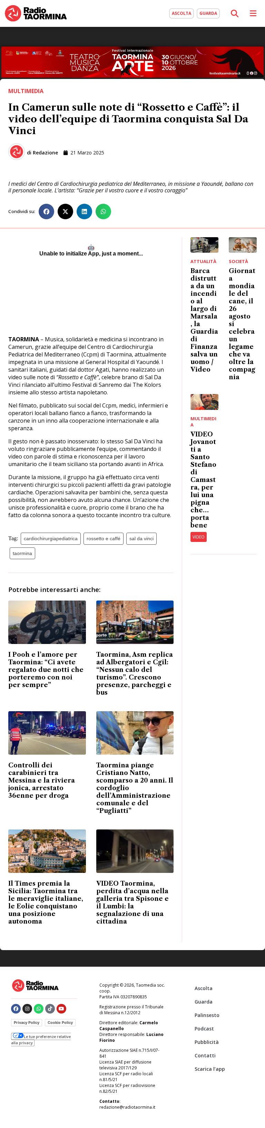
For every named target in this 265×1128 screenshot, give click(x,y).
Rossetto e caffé (103, 538)
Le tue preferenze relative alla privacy (41, 1039)
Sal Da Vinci (141, 538)
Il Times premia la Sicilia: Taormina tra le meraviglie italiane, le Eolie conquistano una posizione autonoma (45, 902)
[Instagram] (27, 1009)
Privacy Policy (26, 1022)
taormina (22, 553)
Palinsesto (207, 1015)
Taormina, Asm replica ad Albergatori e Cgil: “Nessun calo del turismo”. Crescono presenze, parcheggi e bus (134, 673)
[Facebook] (16, 1009)
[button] (46, 211)
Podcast (204, 1028)
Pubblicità (207, 1042)
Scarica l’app (210, 1069)
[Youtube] (61, 1009)
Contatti (205, 1055)
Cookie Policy (60, 1022)
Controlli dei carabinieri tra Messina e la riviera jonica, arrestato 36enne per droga (41, 780)
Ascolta (204, 988)
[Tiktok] (50, 1009)
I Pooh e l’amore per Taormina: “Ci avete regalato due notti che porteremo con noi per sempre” (46, 670)
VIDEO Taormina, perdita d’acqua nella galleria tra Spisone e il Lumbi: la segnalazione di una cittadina (132, 902)
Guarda (204, 1001)
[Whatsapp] (38, 1009)
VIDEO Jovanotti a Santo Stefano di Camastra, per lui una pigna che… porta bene (203, 480)
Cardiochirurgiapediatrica (51, 538)
